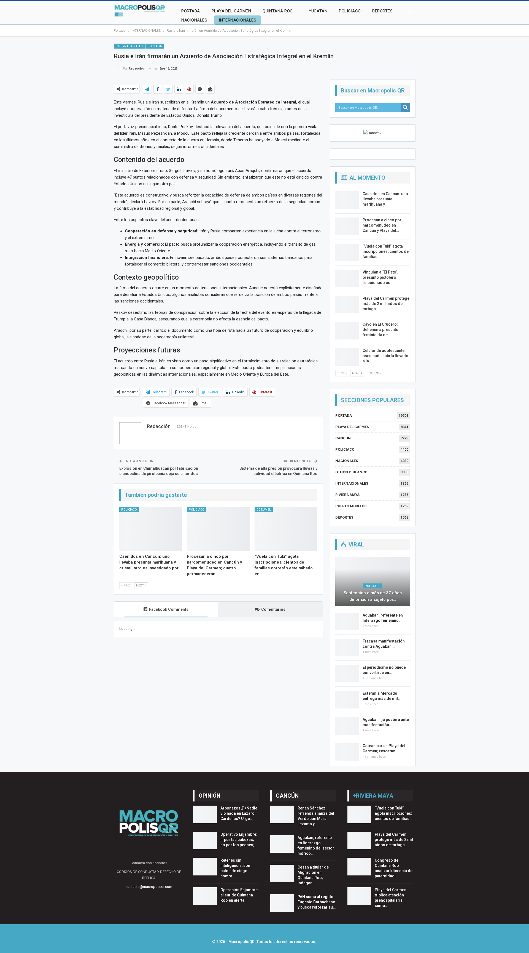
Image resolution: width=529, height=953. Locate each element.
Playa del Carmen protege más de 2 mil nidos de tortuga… (386, 303)
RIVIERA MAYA (347, 495)
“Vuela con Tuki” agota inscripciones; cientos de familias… (386, 251)
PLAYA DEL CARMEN (231, 11)
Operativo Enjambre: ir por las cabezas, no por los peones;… (238, 839)
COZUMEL (264, 509)
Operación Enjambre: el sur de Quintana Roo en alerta (239, 895)
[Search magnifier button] (405, 107)
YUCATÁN (318, 11)
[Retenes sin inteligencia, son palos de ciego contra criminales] (205, 866)
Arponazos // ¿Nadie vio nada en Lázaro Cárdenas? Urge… (238, 813)
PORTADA (190, 11)
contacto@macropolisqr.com (148, 887)
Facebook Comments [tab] (168, 609)
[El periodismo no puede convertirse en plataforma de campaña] (347, 674)
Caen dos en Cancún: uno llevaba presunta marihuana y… (385, 199)
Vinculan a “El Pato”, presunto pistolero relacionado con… (380, 277)
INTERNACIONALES (237, 20)
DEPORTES (382, 11)
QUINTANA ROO (278, 11)
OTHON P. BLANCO (351, 472)
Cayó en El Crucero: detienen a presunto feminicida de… (380, 329)
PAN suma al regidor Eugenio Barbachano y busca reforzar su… (317, 901)
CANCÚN (343, 438)
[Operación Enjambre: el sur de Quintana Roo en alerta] (205, 896)
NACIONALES (194, 20)
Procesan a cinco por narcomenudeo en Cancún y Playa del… (382, 225)
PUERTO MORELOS (350, 506)
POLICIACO (350, 11)
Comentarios (273, 609)
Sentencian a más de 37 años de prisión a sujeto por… (373, 596)
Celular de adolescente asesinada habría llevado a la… (385, 355)
